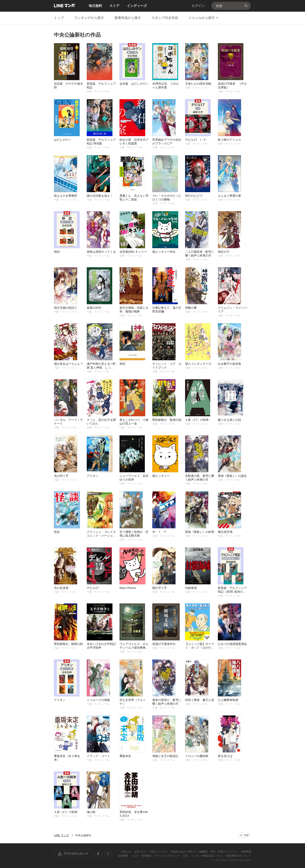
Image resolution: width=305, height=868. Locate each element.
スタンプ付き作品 (164, 18)
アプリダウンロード (73, 854)
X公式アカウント (108, 854)
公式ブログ (140, 851)
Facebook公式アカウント (98, 854)
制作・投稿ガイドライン (225, 851)
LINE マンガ (64, 5)
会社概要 (123, 855)
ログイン (198, 5)
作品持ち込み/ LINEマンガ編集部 (189, 851)
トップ (59, 18)
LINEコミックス (159, 851)
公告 (185, 855)
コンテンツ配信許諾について (207, 855)
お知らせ (126, 851)
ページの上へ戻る (244, 835)
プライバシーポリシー (167, 855)
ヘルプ (135, 855)
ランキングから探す (89, 18)
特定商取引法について (238, 855)
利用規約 (147, 855)
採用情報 (246, 851)
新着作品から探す (128, 18)
